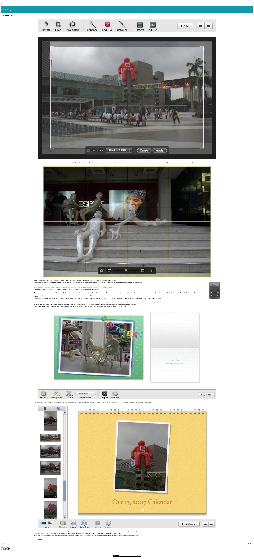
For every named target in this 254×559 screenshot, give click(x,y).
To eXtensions (4, 547)
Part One (40, 539)
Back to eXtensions (5, 546)
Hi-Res (162, 301)
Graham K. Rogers (18, 543)
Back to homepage (4, 551)
